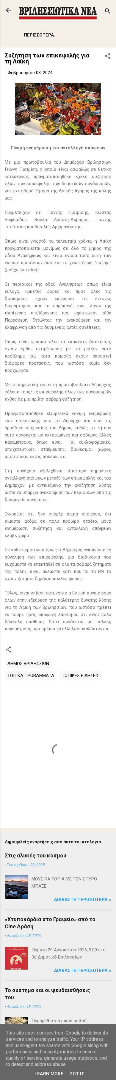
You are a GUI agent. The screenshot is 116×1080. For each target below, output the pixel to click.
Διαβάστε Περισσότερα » (82, 899)
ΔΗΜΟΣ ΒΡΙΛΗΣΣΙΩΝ (28, 663)
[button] (107, 57)
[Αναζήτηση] (107, 12)
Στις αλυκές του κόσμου (35, 855)
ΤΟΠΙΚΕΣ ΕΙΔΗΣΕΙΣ (80, 675)
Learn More (49, 1073)
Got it (76, 1073)
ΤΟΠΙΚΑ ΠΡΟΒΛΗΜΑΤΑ (30, 675)
